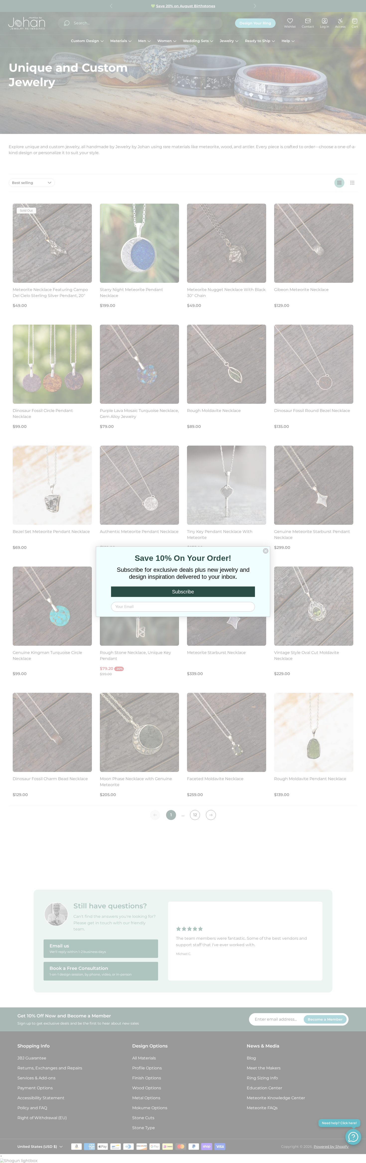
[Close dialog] (265, 550)
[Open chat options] (353, 1137)
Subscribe (183, 591)
